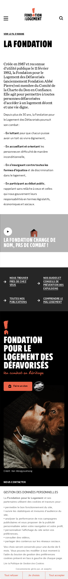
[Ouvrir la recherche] (61, 18)
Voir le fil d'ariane (14, 34)
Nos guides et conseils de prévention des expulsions (53, 283)
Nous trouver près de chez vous (19, 281)
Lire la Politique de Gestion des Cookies (24, 563)
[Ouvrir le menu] (6, 18)
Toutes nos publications (18, 300)
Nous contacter (15, 482)
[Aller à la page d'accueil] (33, 14)
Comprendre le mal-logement (53, 300)
